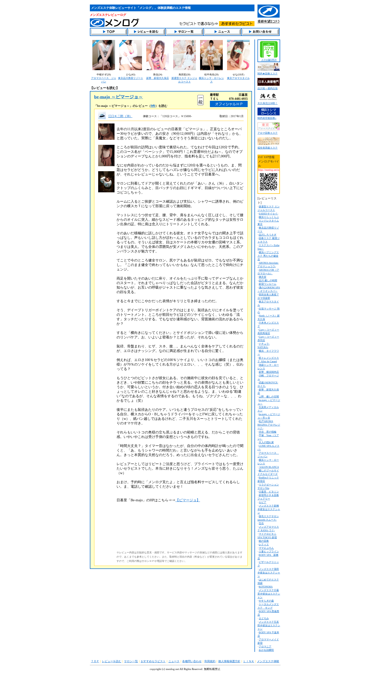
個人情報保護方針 (229, 661)
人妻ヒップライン (269, 551)
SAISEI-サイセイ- (268, 213)
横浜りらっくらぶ (269, 217)
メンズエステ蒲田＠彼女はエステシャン (268, 572)
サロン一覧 (131, 661)
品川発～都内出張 (267, 88)
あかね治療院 (266, 650)
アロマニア (265, 646)
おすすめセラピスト (153, 661)
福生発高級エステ (267, 147)
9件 (153, 106)
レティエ (264, 544)
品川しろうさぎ (267, 234)
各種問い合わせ (192, 661)
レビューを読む (111, 661)
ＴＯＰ (95, 661)
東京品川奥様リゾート (130, 78)
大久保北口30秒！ (267, 103)
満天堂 (262, 277)
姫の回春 (264, 541)
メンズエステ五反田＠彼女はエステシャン (268, 625)
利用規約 (209, 661)
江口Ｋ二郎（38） (120, 116)
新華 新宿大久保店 (157, 78)
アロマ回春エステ (267, 132)
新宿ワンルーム (267, 284)
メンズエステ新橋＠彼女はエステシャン (268, 509)
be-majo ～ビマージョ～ (118, 96)
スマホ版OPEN (269, 60)
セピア (262, 502)
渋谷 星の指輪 (267, 431)
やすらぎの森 (266, 600)
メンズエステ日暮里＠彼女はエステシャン (268, 594)
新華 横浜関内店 (269, 372)
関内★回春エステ (267, 73)
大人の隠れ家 (266, 442)
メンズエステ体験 (268, 661)
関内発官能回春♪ (266, 118)
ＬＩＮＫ (248, 661)
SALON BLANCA (269, 467)
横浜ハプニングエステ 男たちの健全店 (268, 256)
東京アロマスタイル (238, 78)
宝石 (261, 523)
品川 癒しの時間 (268, 280)
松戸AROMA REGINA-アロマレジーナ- (268, 425)
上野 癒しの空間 (269, 396)
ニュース (173, 661)
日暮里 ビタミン (269, 491)
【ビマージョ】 (187, 500)
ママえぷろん (266, 548)
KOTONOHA (266, 586)
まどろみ (264, 618)
